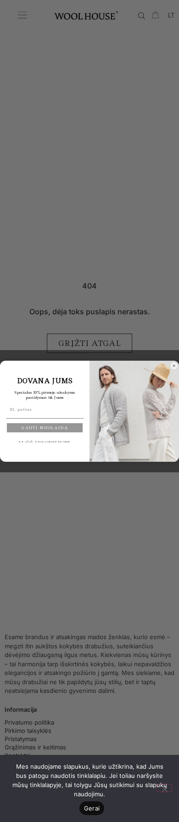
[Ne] (164, 788)
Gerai (92, 808)
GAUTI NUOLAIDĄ (45, 427)
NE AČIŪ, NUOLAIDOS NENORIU (45, 441)
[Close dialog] (174, 365)
